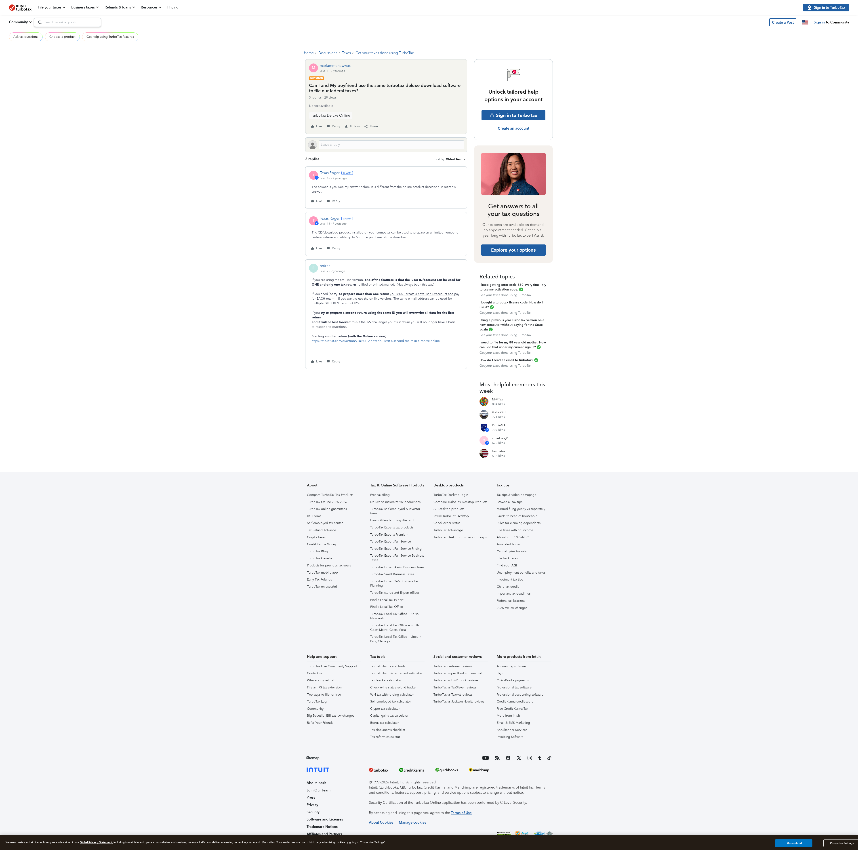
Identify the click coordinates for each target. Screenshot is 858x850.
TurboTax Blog (317, 551)
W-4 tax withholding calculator (392, 694)
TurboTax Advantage (448, 530)
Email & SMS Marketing (513, 723)
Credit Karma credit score (515, 701)
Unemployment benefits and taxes (521, 572)
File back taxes (507, 558)
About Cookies (381, 822)
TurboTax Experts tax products (391, 527)
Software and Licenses (325, 819)
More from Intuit (508, 715)
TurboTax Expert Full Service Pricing (396, 549)
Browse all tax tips (509, 502)
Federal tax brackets (511, 601)
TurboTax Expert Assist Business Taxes (397, 567)
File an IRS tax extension (324, 687)
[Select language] (805, 22)
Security (313, 812)
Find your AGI (507, 565)
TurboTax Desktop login (450, 495)
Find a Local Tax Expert (386, 600)
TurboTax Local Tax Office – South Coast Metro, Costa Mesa (394, 627)
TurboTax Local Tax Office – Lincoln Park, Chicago (395, 639)
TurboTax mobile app (322, 572)
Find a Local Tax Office (386, 607)
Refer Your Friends (320, 723)
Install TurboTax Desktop (451, 516)
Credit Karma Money (321, 544)
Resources (149, 7)
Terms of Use (461, 813)
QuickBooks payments (513, 680)
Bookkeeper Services (512, 730)
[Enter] (38, 22)
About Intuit (316, 783)
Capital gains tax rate (511, 551)
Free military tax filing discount (392, 520)
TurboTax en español (322, 587)
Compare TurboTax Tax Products (330, 495)
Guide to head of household (517, 516)
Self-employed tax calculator (390, 701)
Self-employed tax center (325, 523)
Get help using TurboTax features (110, 37)
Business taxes (83, 7)
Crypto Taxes (316, 537)
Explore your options (513, 250)
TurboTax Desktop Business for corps (460, 537)
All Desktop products (448, 509)
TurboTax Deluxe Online (330, 115)
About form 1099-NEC (513, 537)
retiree (325, 266)
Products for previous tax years (329, 565)
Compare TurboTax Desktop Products (460, 502)
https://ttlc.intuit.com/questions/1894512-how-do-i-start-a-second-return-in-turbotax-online (376, 341)
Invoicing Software (510, 737)
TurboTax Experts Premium (389, 535)
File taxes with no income (515, 530)
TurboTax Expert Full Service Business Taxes (397, 558)
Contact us (314, 673)
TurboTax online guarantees (327, 509)
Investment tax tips (510, 579)
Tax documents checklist (387, 730)
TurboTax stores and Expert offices (394, 593)
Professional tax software (514, 687)
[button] (782, 22)
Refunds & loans (118, 7)
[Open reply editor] (386, 145)
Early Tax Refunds (319, 579)
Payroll (501, 673)
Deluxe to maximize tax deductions (395, 502)
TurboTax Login (318, 701)
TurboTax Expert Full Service (390, 541)
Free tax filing (380, 495)
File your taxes (49, 7)
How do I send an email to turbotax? (506, 360)
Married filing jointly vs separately (521, 509)
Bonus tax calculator (384, 723)
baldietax (498, 451)
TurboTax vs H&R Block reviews (455, 680)
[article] (386, 187)
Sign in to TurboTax (516, 115)
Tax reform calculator (385, 737)
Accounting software (511, 666)
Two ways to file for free (324, 694)
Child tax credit (508, 587)
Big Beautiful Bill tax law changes (330, 715)
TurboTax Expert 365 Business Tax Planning (394, 583)
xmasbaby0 (500, 438)
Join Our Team (318, 790)
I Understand (794, 843)
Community (18, 22)
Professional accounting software (520, 694)
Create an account (513, 128)
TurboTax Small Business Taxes (392, 574)
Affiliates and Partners (324, 834)
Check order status (446, 523)
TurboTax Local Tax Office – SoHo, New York (395, 616)
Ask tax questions (25, 37)
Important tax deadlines (513, 593)
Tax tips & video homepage (516, 495)
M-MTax (497, 399)
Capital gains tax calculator (389, 715)
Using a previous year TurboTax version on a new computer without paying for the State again (511, 324)
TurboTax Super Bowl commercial (457, 673)
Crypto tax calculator (385, 709)
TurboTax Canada (319, 558)
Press (311, 797)
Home (309, 53)
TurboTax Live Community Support (332, 666)
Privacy (312, 805)
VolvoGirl (499, 412)
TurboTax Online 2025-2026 (327, 502)
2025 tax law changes (512, 608)
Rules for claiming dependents (518, 523)
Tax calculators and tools (387, 666)
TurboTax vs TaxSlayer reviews (454, 687)
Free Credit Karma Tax (512, 709)
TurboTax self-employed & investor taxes (395, 511)
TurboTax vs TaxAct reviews (452, 694)
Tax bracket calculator (385, 680)
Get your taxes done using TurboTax (384, 53)
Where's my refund (320, 680)
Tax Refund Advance (321, 530)
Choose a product (62, 37)
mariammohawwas (335, 65)
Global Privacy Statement (96, 842)
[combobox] (67, 22)
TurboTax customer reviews (452, 666)
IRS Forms (314, 516)
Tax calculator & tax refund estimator (396, 673)
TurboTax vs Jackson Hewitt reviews (458, 701)
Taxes (346, 53)
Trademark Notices (322, 827)
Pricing (173, 7)
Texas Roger (330, 173)
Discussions (327, 53)
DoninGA (499, 425)
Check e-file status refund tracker (393, 687)
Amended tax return (511, 544)
